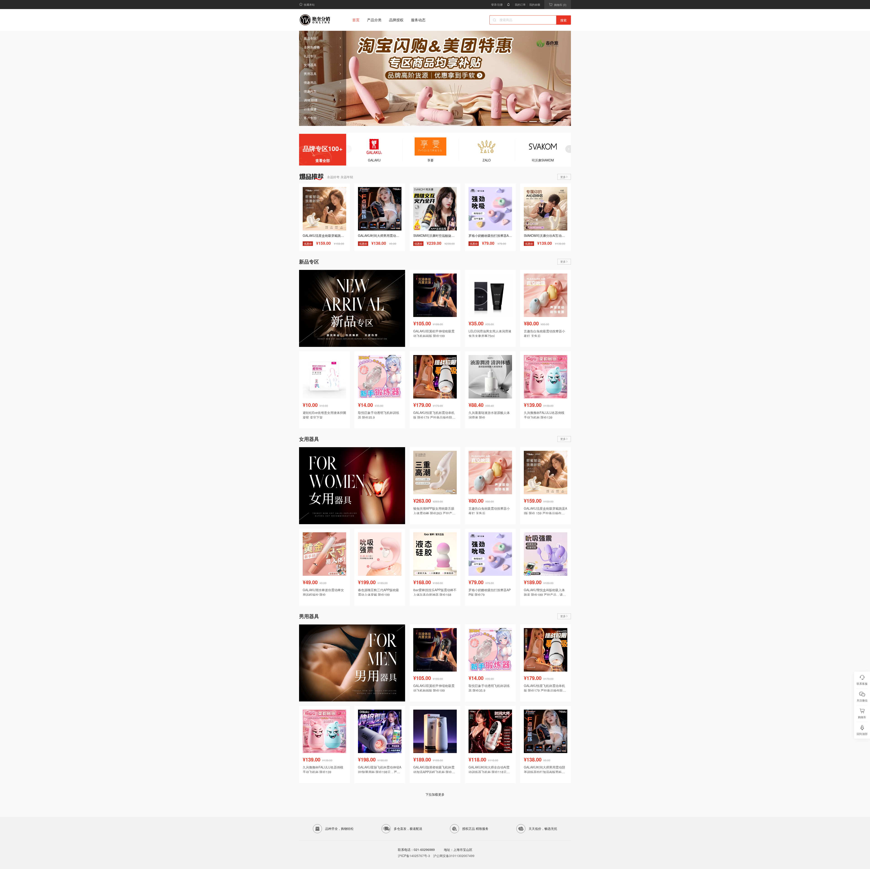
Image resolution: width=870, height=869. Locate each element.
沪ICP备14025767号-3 (414, 855)
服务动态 (418, 19)
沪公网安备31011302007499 (453, 855)
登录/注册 (497, 4)
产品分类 (374, 19)
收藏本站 (309, 4)
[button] (523, 121)
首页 (356, 19)
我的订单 (520, 4)
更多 (563, 177)
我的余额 (534, 4)
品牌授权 (396, 19)
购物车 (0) (560, 5)
